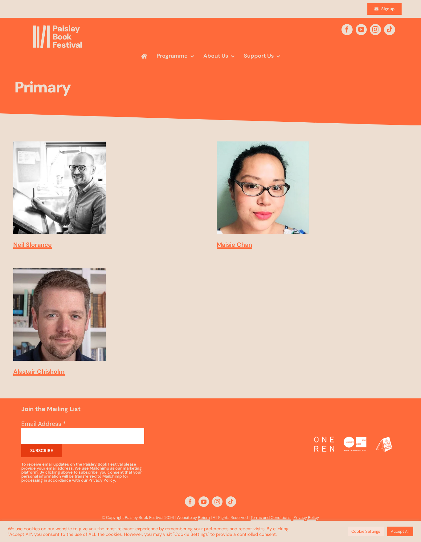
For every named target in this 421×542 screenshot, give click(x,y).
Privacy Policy (306, 517)
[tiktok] (389, 29)
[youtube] (361, 29)
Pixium (204, 517)
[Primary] (59, 187)
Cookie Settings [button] (365, 531)
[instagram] (375, 29)
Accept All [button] (400, 531)
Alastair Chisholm (39, 372)
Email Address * (43, 424)
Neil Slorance (32, 245)
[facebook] (347, 29)
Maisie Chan (234, 245)
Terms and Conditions (271, 517)
